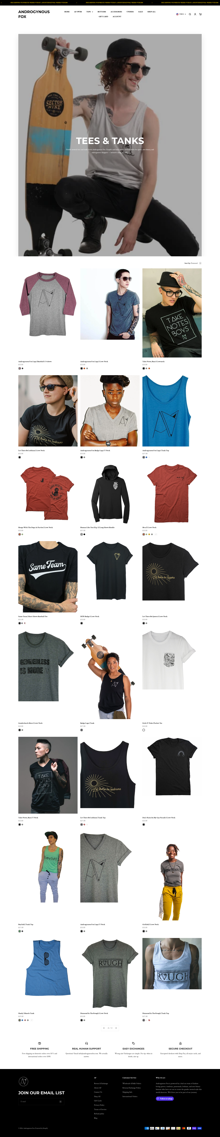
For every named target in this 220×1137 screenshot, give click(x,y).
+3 (155, 534)
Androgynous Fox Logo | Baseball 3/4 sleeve (35, 361)
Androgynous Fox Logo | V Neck (92, 924)
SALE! (140, 12)
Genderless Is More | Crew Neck (30, 723)
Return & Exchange (101, 1083)
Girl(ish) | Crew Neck (150, 924)
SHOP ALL (151, 12)
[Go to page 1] (104, 1028)
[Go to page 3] (116, 1028)
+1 (31, 1020)
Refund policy (99, 1114)
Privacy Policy (99, 1105)
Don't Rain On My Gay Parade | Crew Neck (158, 817)
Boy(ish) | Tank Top (25, 924)
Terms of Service (100, 1109)
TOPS (88, 12)
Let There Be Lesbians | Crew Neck (31, 450)
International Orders (129, 1096)
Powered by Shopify (41, 1128)
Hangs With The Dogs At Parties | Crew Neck (35, 527)
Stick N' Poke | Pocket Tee (152, 723)
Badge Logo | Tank (87, 723)
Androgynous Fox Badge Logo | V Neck (95, 450)
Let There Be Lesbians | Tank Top (93, 817)
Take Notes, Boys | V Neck (28, 817)
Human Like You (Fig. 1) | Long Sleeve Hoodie (97, 527)
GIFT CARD (103, 16)
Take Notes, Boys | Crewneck (153, 361)
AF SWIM (78, 12)
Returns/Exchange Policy (131, 1088)
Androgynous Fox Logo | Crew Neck (94, 361)
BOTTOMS (102, 12)
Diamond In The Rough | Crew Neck (94, 1013)
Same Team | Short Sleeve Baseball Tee (32, 616)
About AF (97, 1088)
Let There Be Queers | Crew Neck (154, 616)
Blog (95, 1118)
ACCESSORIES (116, 12)
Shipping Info (127, 1092)
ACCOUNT (117, 16)
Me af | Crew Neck (149, 527)
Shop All (97, 1096)
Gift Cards (98, 1101)
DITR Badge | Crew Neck (89, 616)
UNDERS (130, 12)
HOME (67, 12)
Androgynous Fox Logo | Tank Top (155, 450)
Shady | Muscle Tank (26, 1013)
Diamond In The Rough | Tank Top (155, 1013)
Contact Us (98, 1092)
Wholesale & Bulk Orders (131, 1083)
